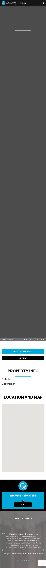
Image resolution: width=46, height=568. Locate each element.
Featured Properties (18, 339)
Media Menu (23, 358)
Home (4, 339)
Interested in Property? (23, 351)
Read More (37, 548)
